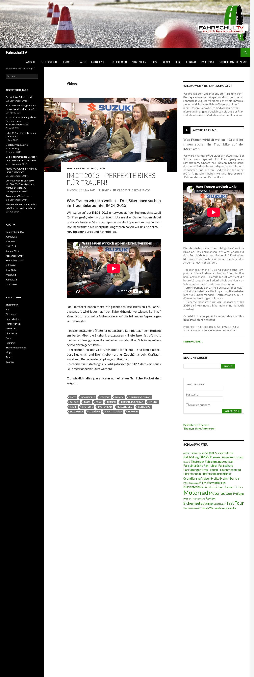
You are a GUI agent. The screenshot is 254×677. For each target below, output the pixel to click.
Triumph (133, 411)
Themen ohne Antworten (199, 428)
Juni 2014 (11, 270)
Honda (153, 402)
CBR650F (105, 397)
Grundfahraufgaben (196, 478)
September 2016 (15, 231)
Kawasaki (194, 483)
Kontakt (191, 62)
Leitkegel (218, 487)
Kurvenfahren (216, 482)
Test (230, 503)
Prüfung (67, 62)
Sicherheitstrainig (198, 503)
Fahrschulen (119, 62)
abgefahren (139, 62)
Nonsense (11, 333)
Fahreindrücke (193, 465)
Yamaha (232, 508)
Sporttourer (113, 411)
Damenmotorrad (140, 397)
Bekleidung (191, 457)
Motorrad (97, 62)
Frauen (111, 402)
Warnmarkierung (218, 508)
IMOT (73, 406)
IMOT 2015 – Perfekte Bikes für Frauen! (111, 178)
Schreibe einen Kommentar (133, 190)
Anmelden (232, 411)
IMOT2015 (87, 406)
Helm (224, 478)
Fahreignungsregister (219, 461)
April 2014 (11, 279)
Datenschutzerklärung (233, 62)
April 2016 (11, 236)
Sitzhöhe (94, 411)
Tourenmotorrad (191, 508)
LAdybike (208, 487)
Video (73, 190)
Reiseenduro (125, 406)
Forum (166, 62)
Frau (99, 402)
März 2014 (11, 284)
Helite (215, 478)
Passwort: (192, 394)
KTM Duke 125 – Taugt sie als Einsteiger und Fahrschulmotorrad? (21, 121)
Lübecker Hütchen (233, 487)
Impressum (207, 62)
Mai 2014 (11, 274)
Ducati (74, 402)
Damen (119, 397)
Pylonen (187, 498)
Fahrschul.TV (16, 52)
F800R (87, 402)
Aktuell (31, 62)
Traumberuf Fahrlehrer (18, 196)
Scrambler (76, 411)
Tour (239, 503)
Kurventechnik (193, 487)
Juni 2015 (11, 241)
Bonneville (88, 397)
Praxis (9, 338)
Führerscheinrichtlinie (216, 473)
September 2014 (15, 260)
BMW (73, 397)
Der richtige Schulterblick (19, 97)
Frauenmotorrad (132, 402)
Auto (83, 62)
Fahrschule (225, 465)
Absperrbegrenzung (193, 453)
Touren (10, 361)
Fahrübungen (192, 469)
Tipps (154, 62)
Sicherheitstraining (16, 347)
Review (211, 498)
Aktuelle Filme (204, 130)
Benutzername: (195, 384)
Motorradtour (220, 493)
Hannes (106, 190)
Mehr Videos (193, 341)
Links (178, 62)
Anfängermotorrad (224, 453)
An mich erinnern (199, 404)
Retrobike (144, 406)
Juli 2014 (10, 265)
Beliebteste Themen (196, 425)
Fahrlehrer (211, 465)
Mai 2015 (11, 246)
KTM (203, 482)
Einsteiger (74, 168)
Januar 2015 (12, 250)
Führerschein (49, 62)
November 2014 (14, 255)
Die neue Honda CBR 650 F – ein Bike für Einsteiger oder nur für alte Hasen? (21, 184)
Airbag (209, 452)
